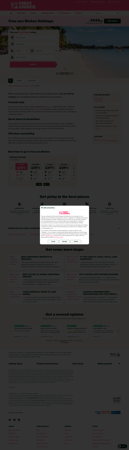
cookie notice (49, 235)
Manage (64, 241)
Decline (76, 241)
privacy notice (59, 237)
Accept (53, 241)
